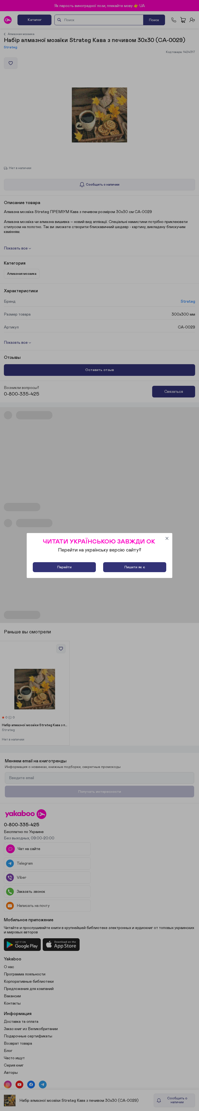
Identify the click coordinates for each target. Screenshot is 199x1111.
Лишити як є (134, 567)
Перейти (64, 567)
